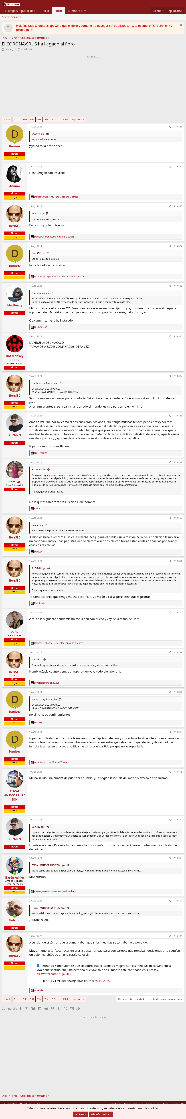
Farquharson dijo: (41, 293)
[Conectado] (15, 142)
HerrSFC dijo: (39, 253)
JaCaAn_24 (10, 49)
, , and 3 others (54, 236)
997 (53, 119)
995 (39, 119)
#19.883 (178, 206)
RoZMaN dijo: (39, 469)
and (46, 682)
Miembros (75, 11)
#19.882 (178, 166)
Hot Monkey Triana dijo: (44, 383)
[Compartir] (170, 127)
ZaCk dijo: (37, 659)
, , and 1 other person (59, 276)
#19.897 (178, 819)
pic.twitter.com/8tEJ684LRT (55, 974)
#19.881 (178, 126)
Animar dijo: (38, 213)
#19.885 (178, 285)
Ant (8, 119)
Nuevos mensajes (11, 17)
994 (32, 119)
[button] (85, 10)
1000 (65, 119)
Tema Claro (11, 1104)
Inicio (45, 11)
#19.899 (178, 900)
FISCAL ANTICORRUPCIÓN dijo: (48, 865)
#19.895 (178, 731)
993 (25, 119)
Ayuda (166, 1104)
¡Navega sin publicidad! (20, 11)
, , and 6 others (56, 197)
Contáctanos (114, 1104)
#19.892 (178, 612)
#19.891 (178, 561)
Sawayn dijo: (38, 133)
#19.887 (178, 376)
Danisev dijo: (38, 826)
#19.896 (178, 771)
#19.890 (178, 517)
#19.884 (178, 246)
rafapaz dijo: (38, 525)
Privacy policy (152, 1104)
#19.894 (178, 692)
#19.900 (178, 936)
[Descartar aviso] (180, 25)
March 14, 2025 (99, 981)
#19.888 (178, 415)
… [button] (19, 119)
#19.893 (178, 652)
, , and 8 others (58, 643)
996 (46, 119)
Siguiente (77, 119)
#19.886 (178, 336)
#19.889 (178, 462)
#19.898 (178, 857)
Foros (58, 11)
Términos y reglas (133, 1104)
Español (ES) (34, 1104)
